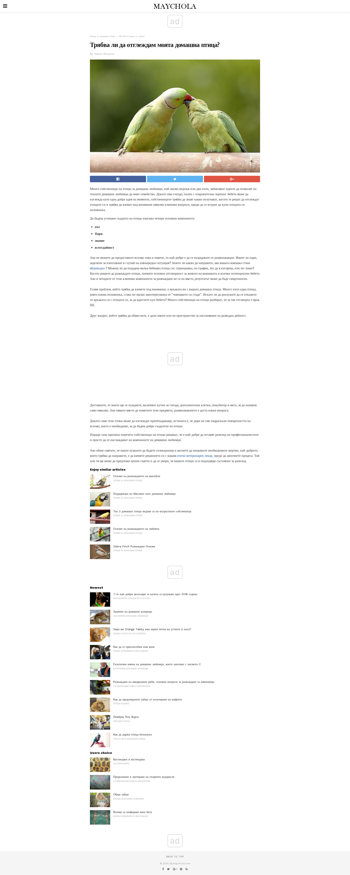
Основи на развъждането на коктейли (136, 476)
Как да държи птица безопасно (132, 734)
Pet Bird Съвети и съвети (132, 36)
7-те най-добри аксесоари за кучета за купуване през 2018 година (155, 594)
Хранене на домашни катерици (132, 611)
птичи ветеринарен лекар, (195, 456)
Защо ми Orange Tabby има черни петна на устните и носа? (152, 629)
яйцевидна (97, 268)
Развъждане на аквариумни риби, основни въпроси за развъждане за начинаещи (163, 681)
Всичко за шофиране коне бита (132, 812)
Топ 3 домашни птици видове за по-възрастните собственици (152, 511)
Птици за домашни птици (102, 36)
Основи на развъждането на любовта (136, 528)
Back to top (175, 856)
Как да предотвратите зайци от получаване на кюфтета (147, 699)
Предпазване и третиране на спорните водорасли (143, 776)
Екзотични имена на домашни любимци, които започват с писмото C (157, 664)
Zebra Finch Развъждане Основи (134, 546)
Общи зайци (121, 794)
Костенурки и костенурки (129, 759)
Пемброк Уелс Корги (126, 716)
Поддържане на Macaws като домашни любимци (144, 493)
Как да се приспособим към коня (133, 646)
